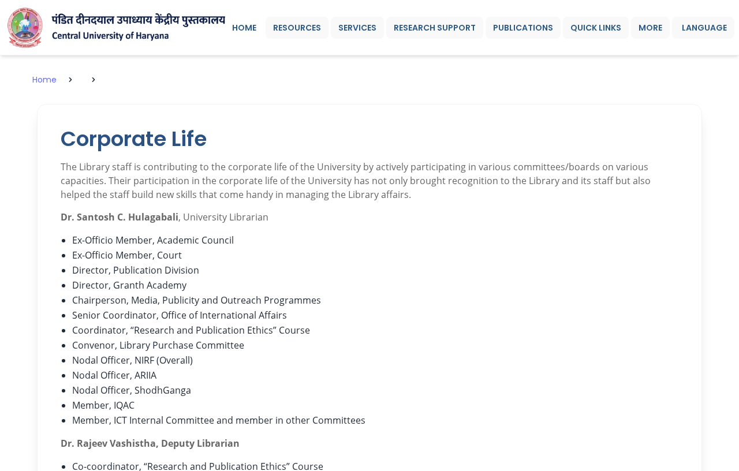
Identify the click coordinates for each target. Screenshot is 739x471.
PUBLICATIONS (523, 27)
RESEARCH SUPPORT (435, 27)
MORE (650, 27)
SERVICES (357, 27)
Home (44, 79)
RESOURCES (297, 27)
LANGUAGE (704, 27)
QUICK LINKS (595, 27)
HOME (244, 27)
